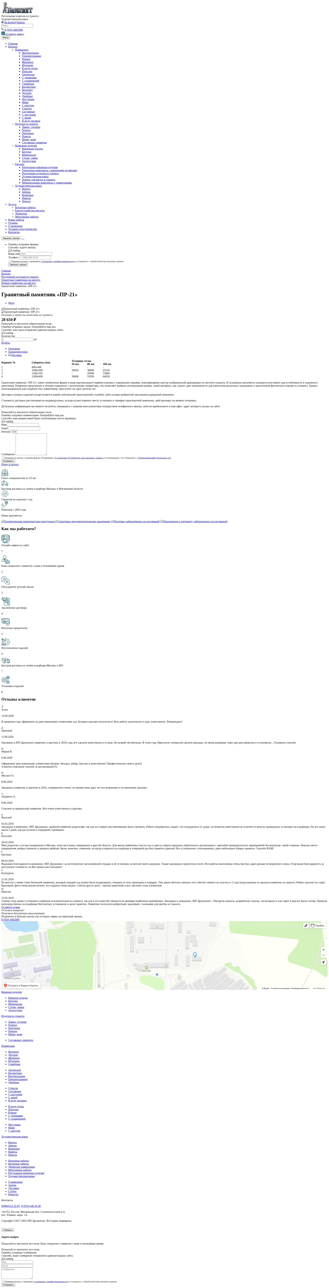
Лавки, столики (31, 127)
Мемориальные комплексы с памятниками (47, 182)
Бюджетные (29, 86)
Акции (12, 1185)
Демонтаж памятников (21, 1166)
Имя (3, 424)
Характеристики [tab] (18, 351)
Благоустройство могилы (30, 210)
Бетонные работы (25, 207)
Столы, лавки (30, 157)
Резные (26, 59)
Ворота (26, 188)
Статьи (12, 1191)
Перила (26, 201)
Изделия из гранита (26, 123)
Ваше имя (14, 253)
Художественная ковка (35, 176)
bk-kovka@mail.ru (14, 22)
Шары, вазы (29, 139)
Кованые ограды (18, 997)
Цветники (28, 133)
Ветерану (27, 89)
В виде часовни (31, 120)
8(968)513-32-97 (10, 1206)
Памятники (21, 49)
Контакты (14, 232)
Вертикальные (30, 52)
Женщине (27, 62)
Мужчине (27, 65)
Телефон (13, 257)
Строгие (27, 108)
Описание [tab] (14, 348)
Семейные (28, 83)
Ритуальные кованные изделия (26, 1173)
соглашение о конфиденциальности (58, 261)
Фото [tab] (11, 302)
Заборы (26, 191)
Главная (12, 43)
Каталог (13, 46)
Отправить (8, 1285)
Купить (5, 342)
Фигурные (28, 99)
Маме (25, 102)
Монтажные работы (26, 216)
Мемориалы (29, 154)
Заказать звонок (11, 238)
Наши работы (16, 219)
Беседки (26, 151)
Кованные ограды (32, 148)
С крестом (28, 105)
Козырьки (27, 195)
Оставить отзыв (10, 907)
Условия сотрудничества (22, 229)
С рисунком (29, 114)
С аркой (26, 117)
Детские (27, 93)
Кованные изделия (26, 145)
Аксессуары (29, 161)
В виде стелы (30, 68)
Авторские (28, 74)
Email (4, 428)
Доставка (13, 1188)
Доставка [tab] (16, 355)
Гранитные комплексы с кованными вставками (49, 170)
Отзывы (13, 222)
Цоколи (26, 136)
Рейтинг (6, 431)
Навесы (26, 198)
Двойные (27, 96)
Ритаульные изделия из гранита (40, 173)
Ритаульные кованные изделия (40, 167)
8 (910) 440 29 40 (31, 1206)
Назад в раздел (10, 464)
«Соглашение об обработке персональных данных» (79, 458)
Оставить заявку (14, 34)
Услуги (12, 204)
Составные (28, 111)
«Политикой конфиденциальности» (154, 458)
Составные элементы (34, 142)
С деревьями (29, 77)
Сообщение (8, 454)
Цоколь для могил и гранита (38, 179)
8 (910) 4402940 (14, 29)
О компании (15, 225)
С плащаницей (30, 80)
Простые (27, 71)
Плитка (26, 130)
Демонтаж (21, 213)
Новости (13, 1194)
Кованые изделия (11, 992)
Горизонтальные (31, 55)
